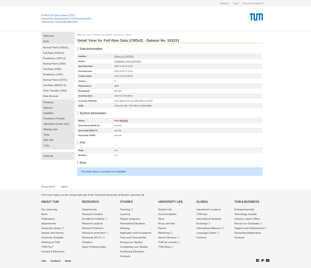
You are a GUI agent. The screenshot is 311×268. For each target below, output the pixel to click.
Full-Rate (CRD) (52, 69)
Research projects (92, 223)
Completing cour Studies (134, 246)
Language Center (206, 232)
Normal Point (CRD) (54, 63)
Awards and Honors (52, 232)
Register (224, 3)
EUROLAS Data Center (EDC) (58, 15)
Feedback (56, 261)
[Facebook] (257, 260)
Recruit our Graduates (247, 223)
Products (48, 102)
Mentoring (164, 232)
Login (235, 3)
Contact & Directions (52, 251)
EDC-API (48, 140)
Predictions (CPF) (53, 74)
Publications (48, 218)
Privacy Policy (48, 186)
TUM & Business (246, 201)
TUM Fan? (47, 246)
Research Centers (92, 214)
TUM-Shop (164, 246)
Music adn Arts (166, 223)
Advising (125, 228)
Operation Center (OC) (56, 123)
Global (202, 201)
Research (90, 201)
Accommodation (167, 214)
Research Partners (92, 228)
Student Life (165, 209)
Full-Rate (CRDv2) (53, 52)
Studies (126, 201)
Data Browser (50, 96)
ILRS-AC (48, 156)
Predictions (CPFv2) (54, 58)
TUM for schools (167, 242)
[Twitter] (262, 260)
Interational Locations (208, 209)
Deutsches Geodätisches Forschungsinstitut (66, 18)
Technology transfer (245, 214)
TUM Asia (201, 214)
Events (162, 228)
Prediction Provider (54, 118)
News (44, 214)
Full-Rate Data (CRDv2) (102, 35)
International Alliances (208, 228)
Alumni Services (167, 237)
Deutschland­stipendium (247, 232)
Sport (161, 218)
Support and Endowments (249, 228)
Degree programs (130, 218)
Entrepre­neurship (244, 209)
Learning (125, 214)
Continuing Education (132, 251)
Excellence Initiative (93, 218)
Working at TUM (50, 242)
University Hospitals (52, 237)
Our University (49, 209)
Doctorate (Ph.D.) (92, 237)
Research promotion (93, 232)
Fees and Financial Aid (133, 237)
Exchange (202, 223)
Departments (48, 223)
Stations (48, 107)
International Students (132, 223)
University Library (51, 228)
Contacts (125, 256)
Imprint (64, 186)
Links (46, 145)
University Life (170, 201)
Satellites (48, 113)
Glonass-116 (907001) (124, 56)
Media (68, 261)
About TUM (50, 201)
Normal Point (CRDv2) (55, 47)
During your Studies (131, 242)
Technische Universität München (59, 21)
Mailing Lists (50, 129)
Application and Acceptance (135, 232)
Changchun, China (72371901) (127, 61)
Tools (46, 134)
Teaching (125, 209)
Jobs (43, 261)
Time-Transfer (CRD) (55, 90)
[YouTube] (268, 260)
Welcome (48, 35)
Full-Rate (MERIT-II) (54, 85)
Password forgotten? (253, 3)
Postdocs (87, 242)
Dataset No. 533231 (122, 35)
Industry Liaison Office (247, 218)
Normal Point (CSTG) (55, 79)
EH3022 (123, 121)
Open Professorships (94, 246)
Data (46, 41)
